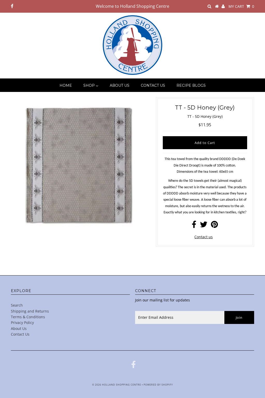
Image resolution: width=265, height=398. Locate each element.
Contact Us (20, 334)
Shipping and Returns (30, 311)
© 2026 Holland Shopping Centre (116, 384)
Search (17, 305)
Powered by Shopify (158, 384)
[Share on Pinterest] (214, 225)
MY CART (241, 6)
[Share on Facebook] (194, 225)
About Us (19, 328)
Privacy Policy (22, 322)
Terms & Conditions (28, 316)
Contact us (203, 236)
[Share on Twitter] (203, 225)
